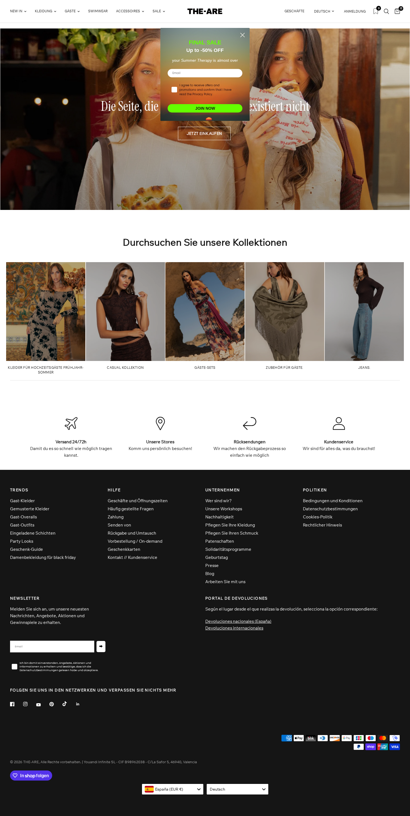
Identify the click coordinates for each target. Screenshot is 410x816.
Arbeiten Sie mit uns (225, 581)
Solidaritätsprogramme (228, 549)
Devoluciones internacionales (234, 628)
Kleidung (43, 11)
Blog (209, 573)
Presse (212, 565)
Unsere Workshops (223, 508)
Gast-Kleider (22, 500)
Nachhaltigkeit (219, 517)
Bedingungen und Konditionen (333, 500)
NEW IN (16, 11)
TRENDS (19, 490)
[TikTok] (68, 704)
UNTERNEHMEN (222, 490)
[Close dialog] (242, 35)
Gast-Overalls (23, 517)
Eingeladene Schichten (33, 533)
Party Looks (21, 541)
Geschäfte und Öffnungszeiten (138, 500)
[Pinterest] (55, 704)
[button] (204, 133)
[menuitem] (20, 11)
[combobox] (173, 789)
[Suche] (386, 11)
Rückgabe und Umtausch (132, 533)
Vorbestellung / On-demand (135, 541)
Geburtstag (216, 557)
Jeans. (364, 367)
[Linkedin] (82, 704)
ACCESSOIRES (128, 11)
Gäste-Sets (204, 367)
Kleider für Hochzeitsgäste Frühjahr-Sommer (45, 369)
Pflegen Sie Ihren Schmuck (231, 533)
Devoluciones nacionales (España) (238, 621)
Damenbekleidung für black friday (43, 557)
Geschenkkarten (124, 549)
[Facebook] (16, 704)
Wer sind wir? (218, 500)
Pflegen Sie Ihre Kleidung (230, 525)
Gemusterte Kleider (29, 508)
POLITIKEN (315, 490)
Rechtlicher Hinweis (322, 525)
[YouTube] (42, 705)
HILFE (114, 490)
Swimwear (98, 11)
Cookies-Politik (317, 517)
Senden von (119, 525)
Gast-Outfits (22, 525)
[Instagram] (29, 704)
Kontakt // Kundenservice (132, 557)
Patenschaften (219, 541)
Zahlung (116, 517)
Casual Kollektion (125, 367)
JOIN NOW (205, 108)
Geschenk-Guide (26, 549)
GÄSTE (70, 11)
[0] (396, 11)
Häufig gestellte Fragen (131, 508)
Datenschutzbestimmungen (330, 508)
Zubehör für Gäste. (284, 367)
